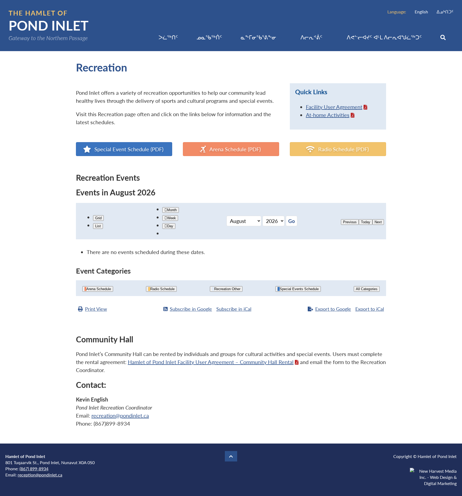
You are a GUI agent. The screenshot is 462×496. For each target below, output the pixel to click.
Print (96, 308)
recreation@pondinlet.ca (120, 415)
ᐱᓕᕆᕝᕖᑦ (311, 37)
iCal (233, 308)
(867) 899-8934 (34, 468)
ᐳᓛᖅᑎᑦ (168, 37)
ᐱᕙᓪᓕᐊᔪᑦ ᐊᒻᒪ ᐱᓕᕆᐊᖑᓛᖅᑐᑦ (384, 37)
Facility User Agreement (334, 107)
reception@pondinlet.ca (40, 475)
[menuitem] (421, 11)
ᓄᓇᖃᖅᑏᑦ (209, 37)
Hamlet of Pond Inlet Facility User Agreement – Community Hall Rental (211, 362)
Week (171, 218)
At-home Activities (327, 115)
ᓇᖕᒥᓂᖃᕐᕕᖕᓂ (258, 37)
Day (170, 226)
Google (191, 308)
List (98, 226)
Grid (98, 218)
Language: (396, 12)
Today (365, 222)
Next (378, 222)
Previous (350, 222)
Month (172, 210)
